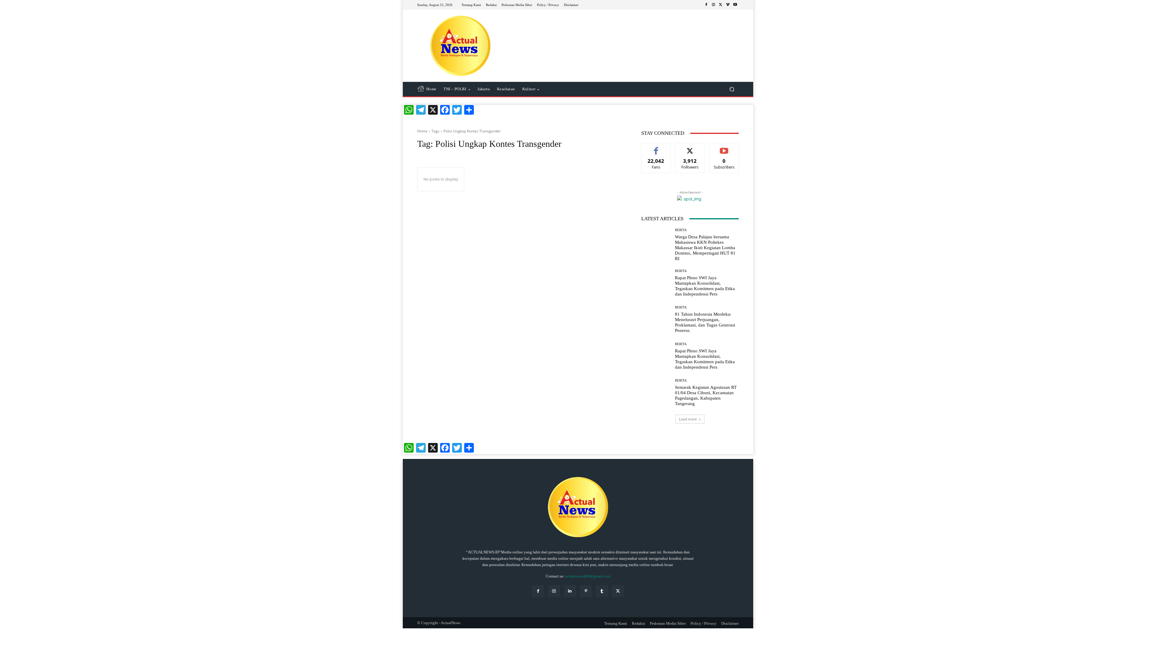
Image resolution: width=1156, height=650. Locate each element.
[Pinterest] (586, 591)
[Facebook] (706, 4)
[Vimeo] (728, 4)
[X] (720, 4)
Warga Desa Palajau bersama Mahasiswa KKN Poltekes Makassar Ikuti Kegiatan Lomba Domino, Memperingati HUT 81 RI (705, 247)
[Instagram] (713, 4)
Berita (681, 230)
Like (656, 147)
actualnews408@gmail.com (588, 576)
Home (422, 131)
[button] (732, 89)
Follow (690, 147)
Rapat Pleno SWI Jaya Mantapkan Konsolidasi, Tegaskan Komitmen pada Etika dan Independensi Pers (705, 285)
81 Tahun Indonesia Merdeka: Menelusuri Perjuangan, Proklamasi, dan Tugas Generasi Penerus (705, 322)
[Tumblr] (602, 591)
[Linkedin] (570, 591)
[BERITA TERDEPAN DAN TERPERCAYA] (460, 46)
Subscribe (724, 147)
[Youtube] (735, 4)
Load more (688, 419)
